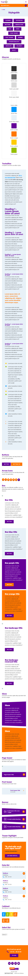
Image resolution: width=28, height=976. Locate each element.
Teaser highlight (14, 41)
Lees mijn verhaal (12, 855)
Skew (17, 29)
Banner (20, 37)
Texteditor (19, 20)
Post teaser (9, 37)
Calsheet (19, 46)
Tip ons (14, 955)
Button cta (16, 464)
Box (10, 29)
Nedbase (22, 973)
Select (14, 50)
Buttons (7, 24)
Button (6, 464)
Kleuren (8, 20)
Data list (8, 46)
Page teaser (14, 33)
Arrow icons (19, 24)
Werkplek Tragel (9, 973)
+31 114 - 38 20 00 (15, 952)
